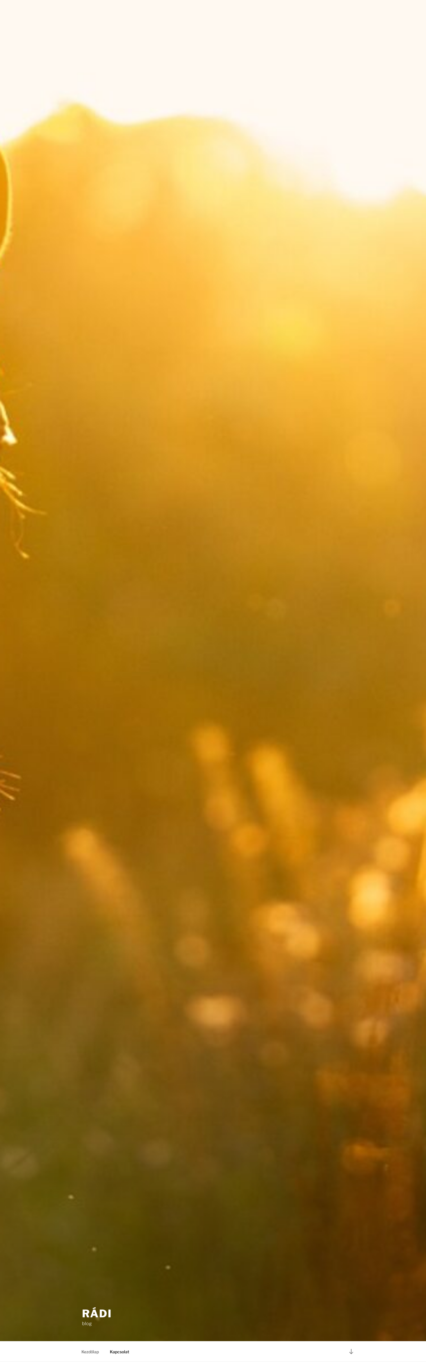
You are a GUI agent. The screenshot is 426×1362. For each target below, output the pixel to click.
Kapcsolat (119, 1351)
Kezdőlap (90, 1351)
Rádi (97, 1313)
